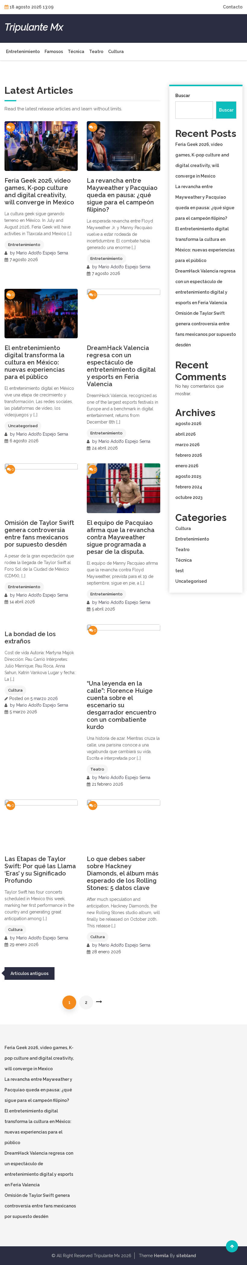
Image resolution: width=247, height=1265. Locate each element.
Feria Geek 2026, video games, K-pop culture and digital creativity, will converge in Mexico (39, 191)
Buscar (182, 95)
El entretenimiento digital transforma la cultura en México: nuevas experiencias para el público (35, 362)
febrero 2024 (188, 486)
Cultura (116, 51)
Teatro (96, 51)
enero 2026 (187, 465)
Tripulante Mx (34, 27)
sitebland (186, 1255)
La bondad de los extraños (30, 637)
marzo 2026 (187, 444)
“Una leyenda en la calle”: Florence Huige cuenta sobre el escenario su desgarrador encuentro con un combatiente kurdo (121, 705)
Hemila (161, 1255)
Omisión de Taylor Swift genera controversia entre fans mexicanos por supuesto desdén (39, 533)
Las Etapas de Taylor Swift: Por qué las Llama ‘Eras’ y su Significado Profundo (40, 869)
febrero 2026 (188, 455)
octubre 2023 (188, 497)
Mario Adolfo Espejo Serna (42, 253)
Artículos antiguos (29, 973)
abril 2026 (185, 434)
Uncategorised (23, 426)
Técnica (76, 51)
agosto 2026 (188, 423)
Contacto (232, 7)
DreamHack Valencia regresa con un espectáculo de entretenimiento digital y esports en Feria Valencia (121, 366)
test (179, 570)
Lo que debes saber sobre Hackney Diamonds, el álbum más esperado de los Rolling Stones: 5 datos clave (122, 873)
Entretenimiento (23, 51)
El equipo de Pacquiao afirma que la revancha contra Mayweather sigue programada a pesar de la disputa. (121, 537)
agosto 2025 (188, 476)
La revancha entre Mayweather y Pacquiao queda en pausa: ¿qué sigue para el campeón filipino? (122, 195)
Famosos (54, 51)
